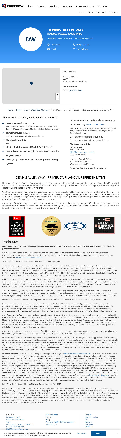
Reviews (88, 422)
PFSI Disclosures (101, 12)
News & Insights (91, 417)
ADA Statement (52, 415)
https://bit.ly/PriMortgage (99, 375)
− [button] (57, 98)
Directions (55, 44)
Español (82, 12)
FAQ (86, 419)
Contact (88, 415)
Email (53, 49)
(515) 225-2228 (82, 44)
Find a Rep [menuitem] (103, 6)
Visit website (82, 49)
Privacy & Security (13, 417)
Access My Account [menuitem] (85, 6)
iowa (26, 110)
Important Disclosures (15, 419)
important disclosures (90, 168)
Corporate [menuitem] (67, 6)
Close (98, 433)
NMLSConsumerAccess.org (82, 152)
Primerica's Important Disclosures (29, 257)
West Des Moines (39, 110)
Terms (8, 422)
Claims (91, 12)
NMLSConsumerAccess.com (17, 429)
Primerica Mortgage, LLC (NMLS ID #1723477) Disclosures (19, 425)
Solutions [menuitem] (53, 6)
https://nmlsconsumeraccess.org (77, 354)
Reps (18, 110)
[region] (60, 434)
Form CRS (89, 427)
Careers (49, 417)
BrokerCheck (113, 12)
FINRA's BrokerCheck (95, 124)
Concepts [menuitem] (41, 6)
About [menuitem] (30, 6)
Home (10, 110)
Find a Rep (89, 424)
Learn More (81, 433)
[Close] (117, 433)
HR (47, 419)
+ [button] (57, 94)
